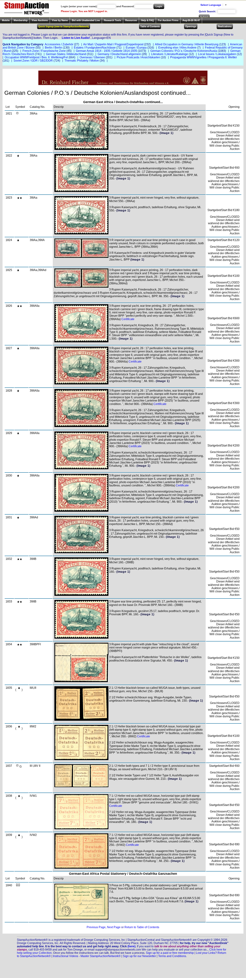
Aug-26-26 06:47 (191, 20)
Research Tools (112, 20)
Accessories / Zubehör (59, 44)
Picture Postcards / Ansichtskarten (138, 57)
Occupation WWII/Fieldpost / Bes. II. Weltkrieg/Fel (36, 57)
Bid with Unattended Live (86, 20)
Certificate (127, 319)
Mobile (6, 20)
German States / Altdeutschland (66, 54)
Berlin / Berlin (53, 47)
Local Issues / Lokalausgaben (217, 54)
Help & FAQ (147, 20)
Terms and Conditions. (172, 956)
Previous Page (96, 927)
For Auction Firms (168, 20)
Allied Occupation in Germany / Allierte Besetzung (186, 44)
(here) (131, 946)
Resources (131, 20)
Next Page (113, 927)
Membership (21, 20)
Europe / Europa (136, 47)
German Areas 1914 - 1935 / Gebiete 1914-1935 (106, 50)
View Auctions (40, 20)
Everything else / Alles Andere (177, 47)
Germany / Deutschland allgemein (119, 54)
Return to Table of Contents (141, 927)
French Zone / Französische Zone (44, 50)
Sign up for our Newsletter (139, 956)
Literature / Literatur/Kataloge (169, 54)
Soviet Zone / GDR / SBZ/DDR (33, 60)
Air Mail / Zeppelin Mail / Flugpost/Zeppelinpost (113, 44)
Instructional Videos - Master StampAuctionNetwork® (87, 956)
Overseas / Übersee (92, 57)
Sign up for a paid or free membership (170, 952)
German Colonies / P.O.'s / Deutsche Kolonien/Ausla (183, 50)
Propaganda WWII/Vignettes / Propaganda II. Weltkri (203, 57)
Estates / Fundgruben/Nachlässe (95, 47)
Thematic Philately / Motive (81, 60)
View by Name (60, 20)
